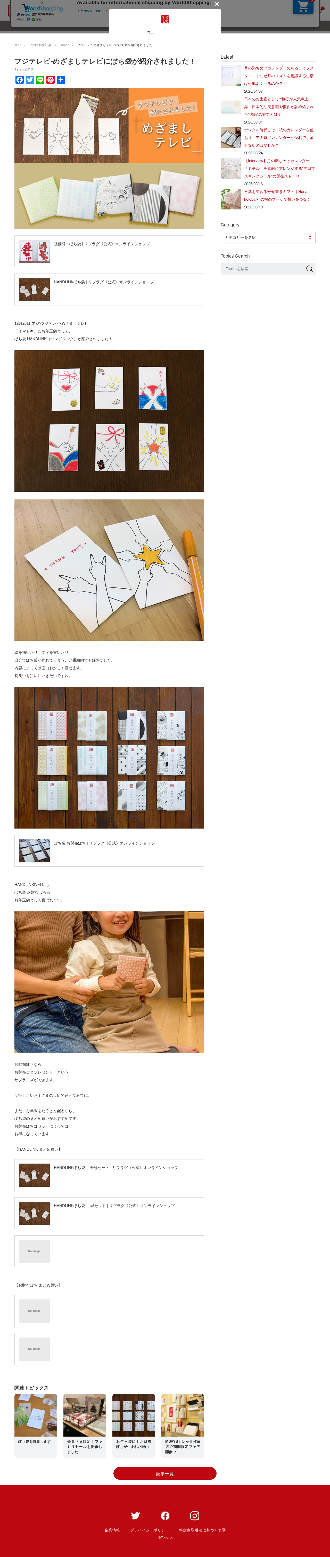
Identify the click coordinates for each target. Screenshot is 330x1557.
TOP (17, 44)
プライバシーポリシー (149, 1530)
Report (64, 44)
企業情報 (112, 1530)
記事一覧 (165, 1473)
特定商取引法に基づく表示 (202, 1530)
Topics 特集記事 (40, 44)
